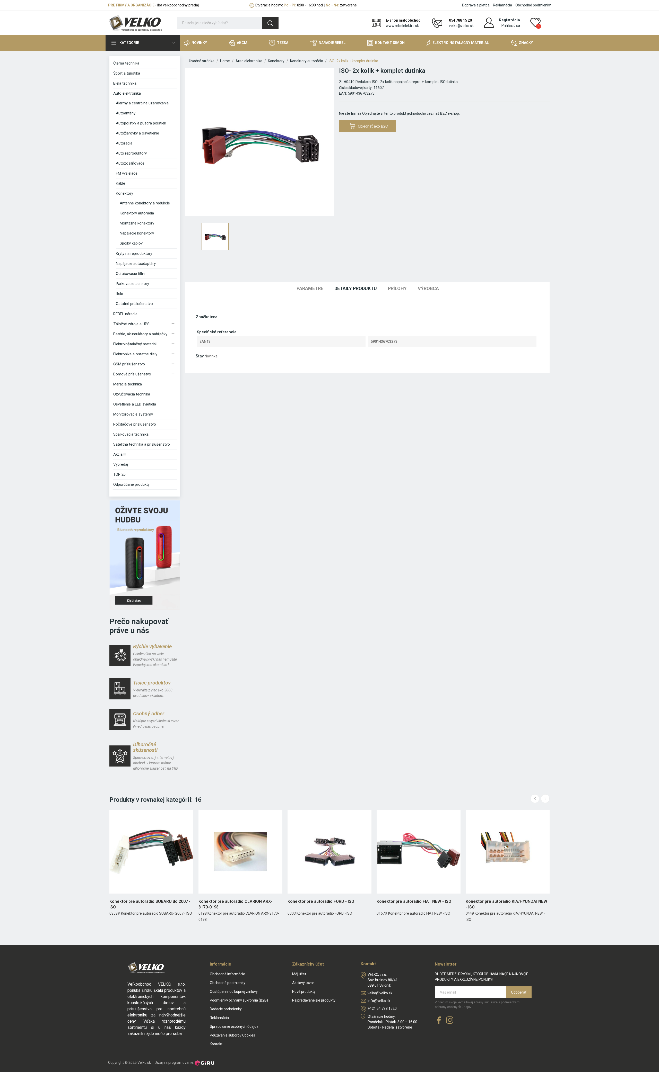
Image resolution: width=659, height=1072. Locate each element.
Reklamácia (502, 5)
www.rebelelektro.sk (402, 26)
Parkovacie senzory (132, 283)
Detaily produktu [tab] (355, 288)
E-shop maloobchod (403, 20)
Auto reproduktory (131, 153)
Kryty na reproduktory (134, 253)
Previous (535, 798)
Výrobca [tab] (428, 288)
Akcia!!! (119, 454)
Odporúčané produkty (131, 484)
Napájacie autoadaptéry (136, 263)
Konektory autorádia (137, 213)
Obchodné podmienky (533, 5)
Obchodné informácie (227, 974)
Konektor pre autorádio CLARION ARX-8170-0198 (235, 904)
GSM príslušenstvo (129, 364)
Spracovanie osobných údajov (234, 1026)
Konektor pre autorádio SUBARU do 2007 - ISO (149, 904)
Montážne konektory (137, 223)
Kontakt (216, 1044)
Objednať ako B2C (373, 126)
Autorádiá (124, 143)
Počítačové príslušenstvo (134, 424)
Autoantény (125, 113)
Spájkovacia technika (131, 434)
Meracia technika (127, 384)
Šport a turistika (126, 73)
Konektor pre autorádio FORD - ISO (321, 901)
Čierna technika (126, 63)
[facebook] (439, 1020)
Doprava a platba (476, 5)
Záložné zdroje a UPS (131, 324)
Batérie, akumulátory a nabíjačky (140, 334)
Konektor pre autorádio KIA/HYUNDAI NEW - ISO (506, 904)
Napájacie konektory (137, 233)
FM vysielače (126, 173)
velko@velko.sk (461, 26)
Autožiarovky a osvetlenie (137, 133)
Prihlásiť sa (510, 25)
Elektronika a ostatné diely (135, 354)
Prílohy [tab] (397, 288)
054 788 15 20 (460, 20)
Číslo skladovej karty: (355, 88)
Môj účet (299, 974)
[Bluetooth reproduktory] (144, 555)
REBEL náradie (125, 314)
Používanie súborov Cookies (232, 1035)
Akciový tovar (303, 983)
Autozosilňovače (130, 163)
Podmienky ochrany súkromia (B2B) (239, 1000)
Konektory (124, 193)
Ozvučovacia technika (131, 394)
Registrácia (509, 20)
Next (545, 798)
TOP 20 (119, 474)
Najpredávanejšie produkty (313, 1000)
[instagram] (450, 1020)
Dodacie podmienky (226, 1009)
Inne (213, 317)
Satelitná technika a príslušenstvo (141, 444)
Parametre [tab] (310, 288)
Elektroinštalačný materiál (135, 344)
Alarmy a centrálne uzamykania (142, 103)
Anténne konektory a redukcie (145, 203)
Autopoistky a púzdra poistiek (141, 123)
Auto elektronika (127, 93)
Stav (200, 356)
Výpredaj (120, 464)
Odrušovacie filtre (130, 273)
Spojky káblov (131, 243)
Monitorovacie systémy (133, 414)
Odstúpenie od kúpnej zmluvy (234, 991)
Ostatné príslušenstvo (134, 303)
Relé (119, 293)
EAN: (343, 93)
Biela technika (124, 83)
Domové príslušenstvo (132, 374)
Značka (203, 316)
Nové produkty (304, 991)
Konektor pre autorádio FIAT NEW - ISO (414, 901)
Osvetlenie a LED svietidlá (134, 404)
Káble (120, 183)
